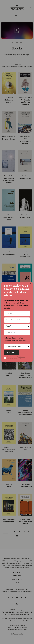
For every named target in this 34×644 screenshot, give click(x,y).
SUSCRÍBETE (11, 352)
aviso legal (18, 358)
